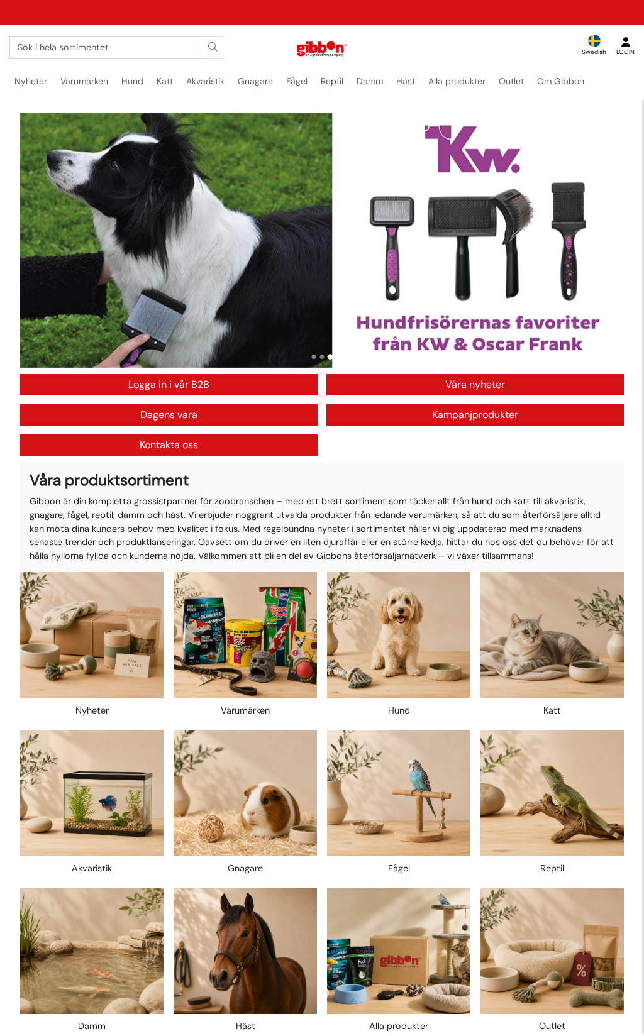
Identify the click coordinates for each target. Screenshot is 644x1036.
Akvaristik (205, 81)
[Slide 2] (322, 357)
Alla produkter (457, 81)
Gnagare (255, 81)
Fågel (297, 81)
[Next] (602, 240)
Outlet (511, 81)
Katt (165, 81)
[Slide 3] (330, 357)
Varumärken (84, 81)
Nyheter (30, 81)
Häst (405, 81)
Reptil (332, 81)
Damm (370, 81)
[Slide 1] (314, 357)
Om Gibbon (560, 81)
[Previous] (41, 240)
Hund (132, 81)
